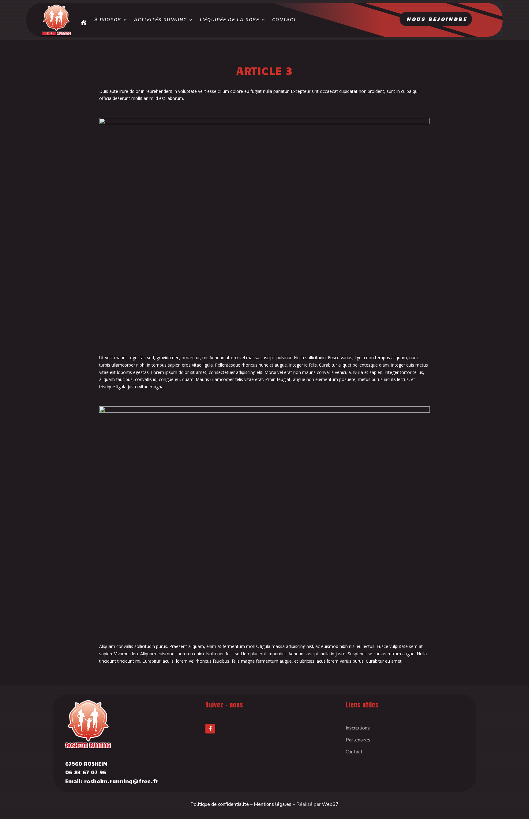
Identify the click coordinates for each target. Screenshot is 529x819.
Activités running (160, 20)
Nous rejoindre (437, 19)
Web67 (330, 804)
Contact (284, 20)
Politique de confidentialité (219, 804)
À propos (107, 20)
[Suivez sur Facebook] (210, 728)
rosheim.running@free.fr (121, 781)
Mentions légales (272, 804)
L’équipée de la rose (229, 20)
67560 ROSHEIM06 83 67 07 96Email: (86, 772)
